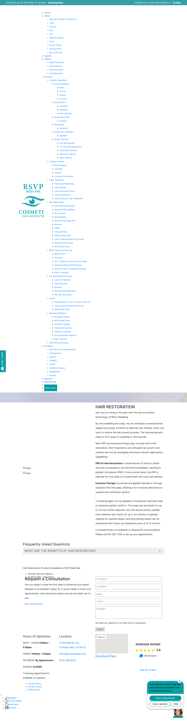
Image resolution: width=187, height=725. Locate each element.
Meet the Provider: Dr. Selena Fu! (63, 19)
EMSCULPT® (59, 254)
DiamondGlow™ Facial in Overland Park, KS (72, 302)
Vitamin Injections (61, 139)
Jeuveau (63, 99)
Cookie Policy (34, 683)
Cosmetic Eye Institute (63, 176)
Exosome (58, 224)
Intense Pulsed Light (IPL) (65, 221)
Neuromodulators (61, 84)
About (47, 16)
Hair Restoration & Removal (60, 276)
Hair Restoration (56, 73)
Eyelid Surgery (60, 165)
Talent (51, 23)
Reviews (52, 27)
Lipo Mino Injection (67, 143)
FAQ (51, 34)
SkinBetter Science (57, 368)
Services (48, 76)
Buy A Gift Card (55, 52)
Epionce (52, 357)
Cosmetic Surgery (56, 161)
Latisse (52, 364)
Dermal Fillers (60, 102)
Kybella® (63, 136)
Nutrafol (52, 375)
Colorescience (55, 353)
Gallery (47, 59)
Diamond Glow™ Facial (63, 243)
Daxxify (63, 91)
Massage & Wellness (57, 313)
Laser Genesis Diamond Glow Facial (69, 239)
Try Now (176, 2)
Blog (51, 30)
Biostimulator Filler (61, 117)
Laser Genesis (60, 187)
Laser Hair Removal (62, 195)
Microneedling (60, 217)
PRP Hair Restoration (63, 295)
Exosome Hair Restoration (65, 291)
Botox (62, 87)
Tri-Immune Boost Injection (71, 147)
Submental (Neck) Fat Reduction (68, 265)
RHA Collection (66, 113)
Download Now (55, 2)
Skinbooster (59, 124)
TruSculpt (58, 258)
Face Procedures (56, 70)
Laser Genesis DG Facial (64, 191)
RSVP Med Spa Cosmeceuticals (62, 349)
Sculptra (63, 121)
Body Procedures (56, 62)
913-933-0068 (14, 701)
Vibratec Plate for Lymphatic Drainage (70, 269)
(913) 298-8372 (67, 660)
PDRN (56, 228)
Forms (51, 41)
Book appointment (34, 603)
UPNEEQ (53, 360)
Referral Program (56, 38)
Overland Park (105, 656)
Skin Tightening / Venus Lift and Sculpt (70, 261)
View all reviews (147, 670)
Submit (99, 629)
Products (48, 346)
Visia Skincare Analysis (58, 343)
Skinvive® (64, 128)
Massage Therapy (61, 317)
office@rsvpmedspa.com (72, 653)
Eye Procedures (55, 66)
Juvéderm (64, 106)
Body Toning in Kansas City (60, 250)
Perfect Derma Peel (62, 235)
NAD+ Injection (66, 158)
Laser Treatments (56, 180)
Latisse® (57, 172)
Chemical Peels (60, 232)
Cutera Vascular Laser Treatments (68, 198)
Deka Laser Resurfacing (64, 184)
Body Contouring (61, 272)
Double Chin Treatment (64, 132)
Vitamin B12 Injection (68, 150)
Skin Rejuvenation (56, 202)
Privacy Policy (55, 45)
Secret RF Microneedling (64, 209)
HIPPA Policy (34, 689)
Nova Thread (59, 213)
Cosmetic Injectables (58, 80)
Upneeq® (58, 169)
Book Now (51, 388)
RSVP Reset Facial (62, 246)
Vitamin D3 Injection (68, 154)
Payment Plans (55, 49)
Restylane (64, 110)
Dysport (63, 95)
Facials (52, 298)
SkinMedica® (54, 372)
